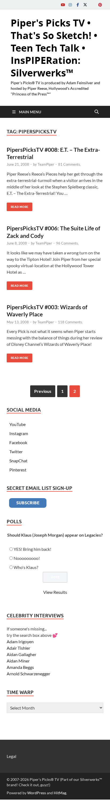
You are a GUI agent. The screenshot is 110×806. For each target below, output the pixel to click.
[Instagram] (70, 4)
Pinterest (17, 469)
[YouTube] (63, 4)
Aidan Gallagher (21, 654)
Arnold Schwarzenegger (28, 673)
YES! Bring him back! (32, 549)
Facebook (18, 442)
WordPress (36, 792)
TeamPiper (46, 164)
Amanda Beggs (20, 667)
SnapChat (18, 460)
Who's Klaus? (26, 567)
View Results (55, 592)
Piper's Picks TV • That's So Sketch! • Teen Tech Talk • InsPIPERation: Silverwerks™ (54, 47)
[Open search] (97, 112)
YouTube (17, 424)
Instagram (18, 433)
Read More (17, 206)
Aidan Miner (18, 660)
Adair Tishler (18, 647)
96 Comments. (67, 243)
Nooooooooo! (27, 558)
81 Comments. (69, 164)
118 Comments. (70, 322)
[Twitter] (85, 4)
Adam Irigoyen (20, 641)
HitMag (60, 792)
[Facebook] (77, 4)
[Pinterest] (100, 4)
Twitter (16, 451)
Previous (42, 391)
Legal (11, 756)
